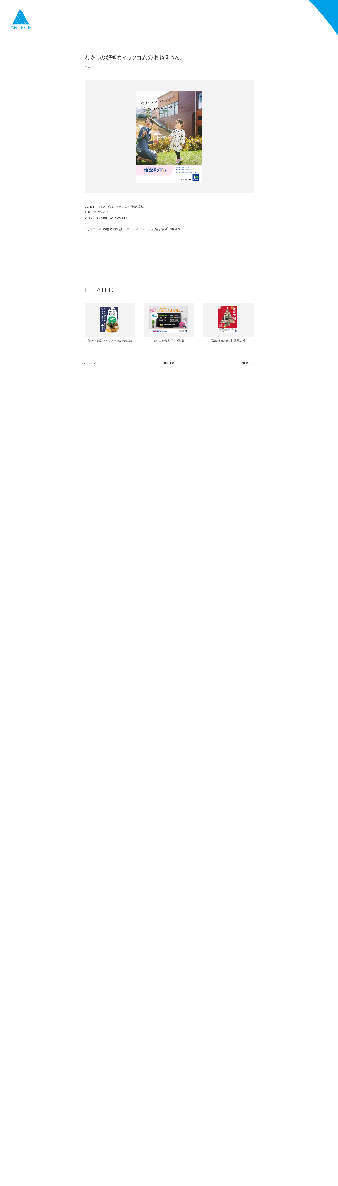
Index (169, 363)
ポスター (90, 67)
